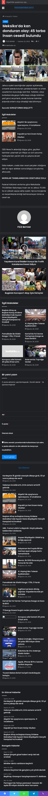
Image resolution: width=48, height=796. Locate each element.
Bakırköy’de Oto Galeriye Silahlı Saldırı (29, 652)
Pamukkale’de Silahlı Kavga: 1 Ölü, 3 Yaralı (11, 335)
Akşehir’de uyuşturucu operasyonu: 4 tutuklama (24, 2)
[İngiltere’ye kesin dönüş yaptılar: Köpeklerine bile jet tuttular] (9, 592)
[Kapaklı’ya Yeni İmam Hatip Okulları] (9, 137)
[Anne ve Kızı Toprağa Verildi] (35, 351)
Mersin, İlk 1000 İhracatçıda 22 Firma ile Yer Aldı (31, 561)
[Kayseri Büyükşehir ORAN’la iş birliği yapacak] (9, 541)
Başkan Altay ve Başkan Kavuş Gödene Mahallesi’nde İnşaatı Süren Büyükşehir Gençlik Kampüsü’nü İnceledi (12, 316)
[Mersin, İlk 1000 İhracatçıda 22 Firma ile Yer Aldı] (9, 563)
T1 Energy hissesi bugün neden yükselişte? (21, 610)
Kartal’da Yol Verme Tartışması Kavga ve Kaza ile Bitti (34, 336)
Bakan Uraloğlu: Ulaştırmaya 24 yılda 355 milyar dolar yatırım (31, 641)
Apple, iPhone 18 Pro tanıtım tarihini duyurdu (30, 663)
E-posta (5, 424)
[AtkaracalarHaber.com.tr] (24, 7)
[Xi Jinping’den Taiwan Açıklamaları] (35, 315)
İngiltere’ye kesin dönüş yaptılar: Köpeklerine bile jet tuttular (30, 592)
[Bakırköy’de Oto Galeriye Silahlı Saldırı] (9, 654)
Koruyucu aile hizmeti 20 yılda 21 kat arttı (11, 360)
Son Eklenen (24, 468)
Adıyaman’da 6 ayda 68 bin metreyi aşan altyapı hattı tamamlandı (30, 551)
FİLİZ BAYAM (10, 41)
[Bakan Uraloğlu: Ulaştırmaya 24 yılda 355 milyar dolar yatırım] (9, 642)
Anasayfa (8, 16)
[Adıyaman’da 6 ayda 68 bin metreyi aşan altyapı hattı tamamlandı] (9, 551)
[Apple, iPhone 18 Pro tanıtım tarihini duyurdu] (9, 665)
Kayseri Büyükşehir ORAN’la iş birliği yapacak (31, 538)
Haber (15, 16)
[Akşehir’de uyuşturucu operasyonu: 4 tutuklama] (9, 125)
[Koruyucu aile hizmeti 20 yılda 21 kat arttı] (12, 351)
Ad (3, 415)
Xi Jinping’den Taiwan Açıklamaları (35, 324)
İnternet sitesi (7, 433)
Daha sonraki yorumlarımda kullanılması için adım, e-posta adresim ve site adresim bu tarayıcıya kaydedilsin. (23, 446)
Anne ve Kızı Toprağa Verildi (34, 360)
